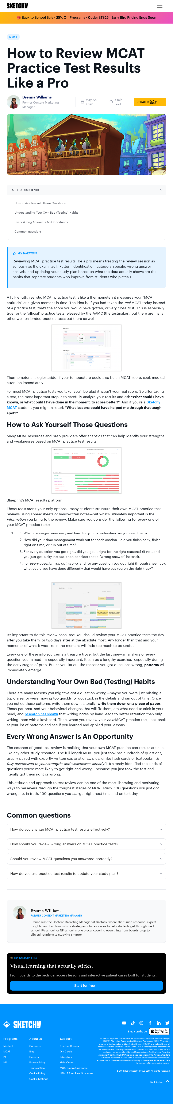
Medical (8, 1045)
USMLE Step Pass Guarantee (76, 1073)
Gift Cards (66, 1051)
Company (35, 1045)
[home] (17, 6)
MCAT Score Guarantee (74, 1067)
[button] (159, 6)
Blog (32, 1051)
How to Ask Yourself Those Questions (40, 203)
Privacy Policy (37, 1062)
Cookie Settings (38, 1078)
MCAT (6, 1051)
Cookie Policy (37, 1073)
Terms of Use (37, 1067)
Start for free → (86, 985)
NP (5, 1062)
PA (4, 1056)
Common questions (28, 231)
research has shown (41, 714)
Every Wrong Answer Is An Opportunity (41, 222)
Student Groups (69, 1045)
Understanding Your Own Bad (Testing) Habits (46, 212)
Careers (34, 1056)
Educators (66, 1056)
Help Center (67, 1062)
